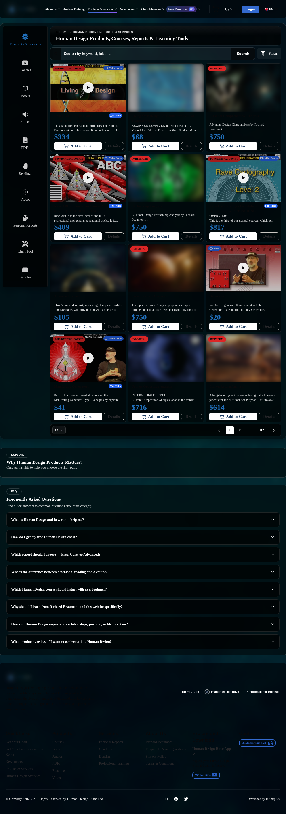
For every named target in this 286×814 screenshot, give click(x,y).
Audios (57, 756)
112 (261, 430)
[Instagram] (165, 799)
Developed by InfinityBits (264, 799)
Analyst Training (74, 9)
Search (243, 53)
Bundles (105, 756)
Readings (58, 770)
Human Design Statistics (23, 776)
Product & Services (19, 769)
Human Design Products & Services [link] (103, 32)
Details (114, 146)
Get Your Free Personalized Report (25, 751)
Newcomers (14, 762)
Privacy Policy (156, 756)
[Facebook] (176, 799)
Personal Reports (111, 742)
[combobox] (59, 430)
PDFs (56, 763)
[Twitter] (186, 799)
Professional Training (114, 763)
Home (63, 32)
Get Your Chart (16, 742)
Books (56, 749)
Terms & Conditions (160, 763)
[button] (88, 88)
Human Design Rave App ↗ (211, 751)
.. (250, 430)
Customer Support (254, 743)
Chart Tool (106, 749)
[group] (190, 692)
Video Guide (203, 775)
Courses (58, 742)
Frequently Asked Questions (166, 749)
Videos (57, 778)
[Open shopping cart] (215, 9)
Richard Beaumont (159, 742)
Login (250, 9)
